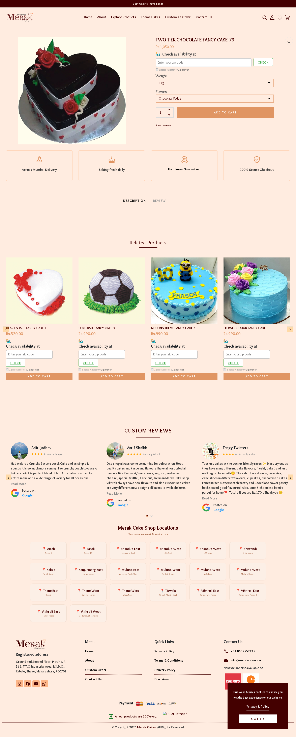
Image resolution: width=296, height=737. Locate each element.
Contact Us (204, 17)
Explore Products (123, 17)
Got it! (258, 719)
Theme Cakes (150, 17)
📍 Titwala (168, 592)
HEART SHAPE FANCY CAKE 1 (26, 328)
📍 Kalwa (48, 571)
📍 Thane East (48, 592)
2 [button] (152, 516)
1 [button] (147, 516)
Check (263, 62)
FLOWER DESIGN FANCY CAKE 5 (246, 328)
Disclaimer (162, 679)
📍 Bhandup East (128, 551)
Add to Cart (225, 112)
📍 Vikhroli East (207, 592)
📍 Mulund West (168, 571)
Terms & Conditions (168, 660)
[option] (72, 91)
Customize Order (178, 17)
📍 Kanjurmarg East (88, 571)
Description (134, 201)
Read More (18, 484)
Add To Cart (39, 376)
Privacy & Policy (257, 706)
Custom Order (96, 670)
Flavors (161, 91)
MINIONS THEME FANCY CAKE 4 (173, 328)
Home (88, 17)
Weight (161, 75)
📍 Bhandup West (168, 551)
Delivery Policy (164, 670)
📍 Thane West (88, 592)
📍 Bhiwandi (248, 551)
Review (159, 201)
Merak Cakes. (147, 727)
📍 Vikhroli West (88, 613)
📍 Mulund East (128, 571)
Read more (163, 125)
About (101, 17)
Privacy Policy (164, 651)
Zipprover (183, 69)
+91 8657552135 (243, 651)
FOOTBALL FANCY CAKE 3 (97, 328)
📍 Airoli (48, 551)
